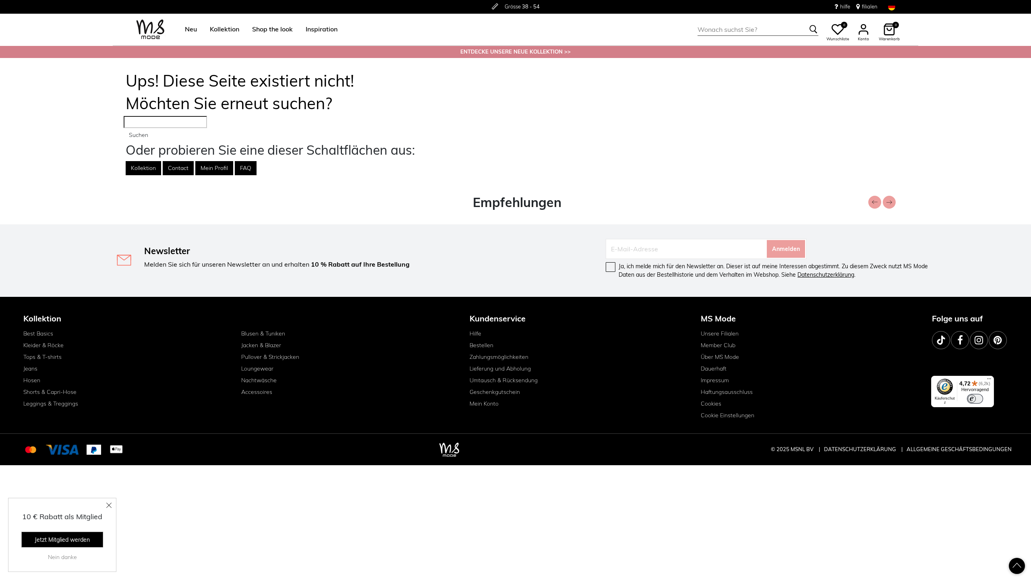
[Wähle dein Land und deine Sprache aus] (892, 6)
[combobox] (758, 29)
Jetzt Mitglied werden (62, 539)
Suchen (138, 135)
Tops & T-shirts (42, 356)
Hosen (31, 380)
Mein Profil (214, 168)
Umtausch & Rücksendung (504, 380)
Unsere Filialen (720, 333)
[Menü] (989, 380)
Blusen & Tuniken (263, 333)
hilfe (845, 6)
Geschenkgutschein (495, 392)
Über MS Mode (720, 356)
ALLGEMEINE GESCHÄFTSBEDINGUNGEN (959, 449)
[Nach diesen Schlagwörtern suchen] (813, 29)
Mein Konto (484, 403)
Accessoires (256, 392)
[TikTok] (941, 340)
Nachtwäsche (259, 380)
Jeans (30, 368)
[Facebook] (960, 340)
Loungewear (257, 368)
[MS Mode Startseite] (150, 30)
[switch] (975, 399)
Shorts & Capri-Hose (50, 392)
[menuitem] (187, 29)
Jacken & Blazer (261, 345)
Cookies (711, 403)
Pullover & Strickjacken (270, 356)
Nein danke (62, 557)
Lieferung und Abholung (500, 368)
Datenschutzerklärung (825, 274)
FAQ (245, 168)
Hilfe (475, 333)
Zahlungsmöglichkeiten (499, 356)
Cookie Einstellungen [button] (727, 415)
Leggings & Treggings (50, 403)
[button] (191, 29)
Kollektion (143, 168)
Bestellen (481, 345)
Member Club (718, 345)
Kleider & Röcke (43, 345)
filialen (870, 6)
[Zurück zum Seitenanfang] (1017, 566)
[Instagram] (979, 340)
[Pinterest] (998, 340)
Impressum (715, 380)
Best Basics (38, 333)
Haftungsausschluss (727, 392)
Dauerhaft (714, 368)
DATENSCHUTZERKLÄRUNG (860, 449)
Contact (178, 168)
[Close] (109, 505)
